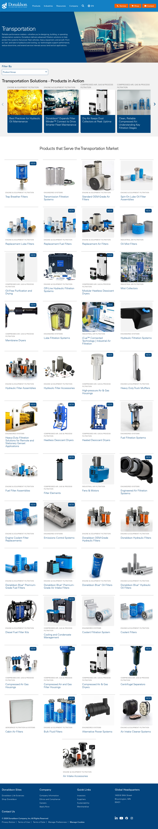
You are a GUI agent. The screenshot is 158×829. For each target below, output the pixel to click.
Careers (43, 803)
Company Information (49, 795)
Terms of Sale (39, 822)
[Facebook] (127, 820)
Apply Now (45, 807)
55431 (118, 802)
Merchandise (83, 807)
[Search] (83, 6)
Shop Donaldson (9, 799)
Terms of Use (24, 822)
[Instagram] (132, 820)
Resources (61, 6)
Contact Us (8, 811)
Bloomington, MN (123, 799)
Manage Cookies (77, 822)
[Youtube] (122, 820)
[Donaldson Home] (16, 5)
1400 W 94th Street (123, 795)
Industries (48, 6)
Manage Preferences (57, 822)
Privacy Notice (8, 822)
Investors (81, 795)
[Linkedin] (117, 820)
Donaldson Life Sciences (13, 795)
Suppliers (81, 799)
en (92, 6)
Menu (33, 2)
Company (73, 6)
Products (36, 6)
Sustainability (83, 803)
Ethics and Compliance (50, 799)
